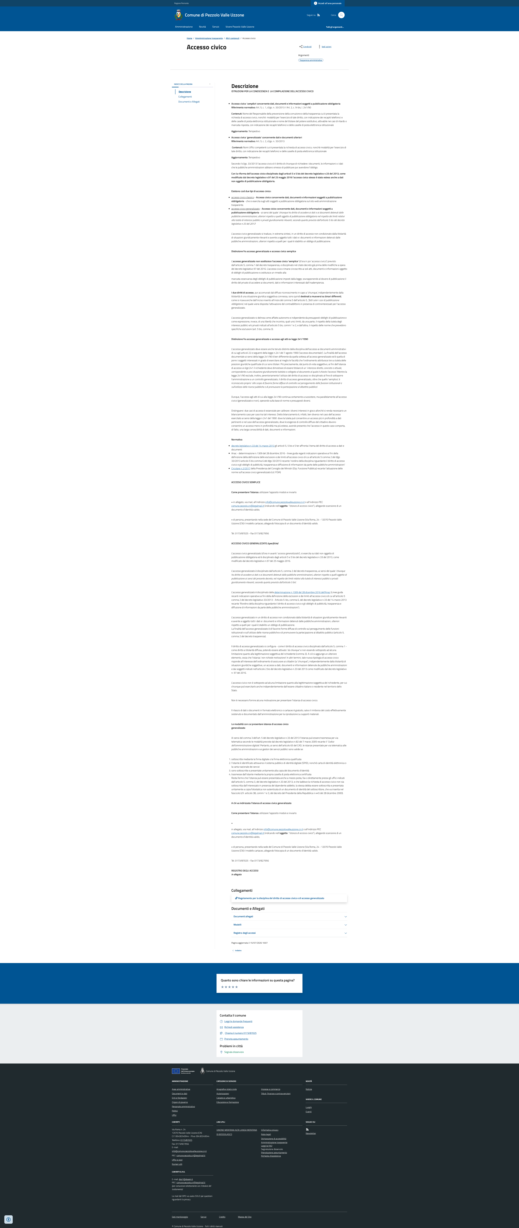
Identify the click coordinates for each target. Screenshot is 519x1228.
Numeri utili (177, 1164)
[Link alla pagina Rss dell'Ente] (307, 1129)
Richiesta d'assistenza (271, 1156)
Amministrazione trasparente (209, 38)
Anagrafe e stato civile (227, 1089)
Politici (175, 1110)
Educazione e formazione (228, 1102)
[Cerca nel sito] (340, 15)
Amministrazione (184, 26)
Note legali (266, 1134)
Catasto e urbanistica (226, 1097)
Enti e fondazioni (179, 1097)
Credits (222, 1216)
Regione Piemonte (181, 3)
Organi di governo (180, 1102)
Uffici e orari (177, 1159)
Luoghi (309, 1107)
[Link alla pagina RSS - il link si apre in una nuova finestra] (318, 15)
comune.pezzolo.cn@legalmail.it (247, 506)
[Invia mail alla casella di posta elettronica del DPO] (186, 1179)
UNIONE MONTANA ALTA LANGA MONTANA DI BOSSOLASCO (237, 1132)
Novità (202, 26)
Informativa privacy (269, 1130)
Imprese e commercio (270, 1089)
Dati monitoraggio (180, 1216)
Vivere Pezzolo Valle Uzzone (240, 26)
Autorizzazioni (223, 1093)
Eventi (309, 1111)
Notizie (309, 1089)
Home (189, 38)
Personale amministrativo (183, 1106)
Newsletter (311, 1133)
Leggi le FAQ (266, 1145)
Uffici (174, 1115)
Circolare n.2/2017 (240, 468)
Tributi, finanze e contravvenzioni (275, 1093)
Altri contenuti (232, 38)
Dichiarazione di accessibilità (273, 1138)
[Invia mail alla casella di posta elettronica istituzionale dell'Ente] (189, 1151)
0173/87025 (186, 1140)
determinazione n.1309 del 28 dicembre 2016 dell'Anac (302, 592)
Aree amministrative (181, 1089)
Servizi (215, 26)
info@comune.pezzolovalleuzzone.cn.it (285, 502)
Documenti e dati (179, 1093)
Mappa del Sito (244, 1216)
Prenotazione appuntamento (274, 1152)
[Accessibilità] (8, 1219)
